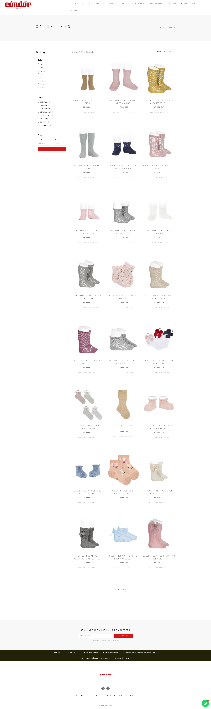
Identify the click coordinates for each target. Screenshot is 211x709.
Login (185, 3)
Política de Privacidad (124, 658)
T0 (41, 71)
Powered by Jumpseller (105, 705)
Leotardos (74, 3)
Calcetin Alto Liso (123, 426)
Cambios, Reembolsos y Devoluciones (94, 658)
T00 (41, 68)
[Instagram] (103, 687)
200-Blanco (44, 102)
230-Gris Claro (45, 115)
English (72, 10)
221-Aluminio (45, 112)
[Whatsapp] (108, 687)
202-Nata (43, 105)
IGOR (124, 3)
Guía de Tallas (137, 3)
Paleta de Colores (157, 3)
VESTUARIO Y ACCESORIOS (107, 3)
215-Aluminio (45, 108)
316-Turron (44, 125)
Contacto (56, 652)
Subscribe (123, 636)
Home (156, 27)
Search (174, 3)
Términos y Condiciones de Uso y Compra (140, 652)
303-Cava (43, 119)
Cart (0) (197, 3)
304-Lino (43, 122)
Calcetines (87, 3)
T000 (42, 64)
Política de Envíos (110, 652)
